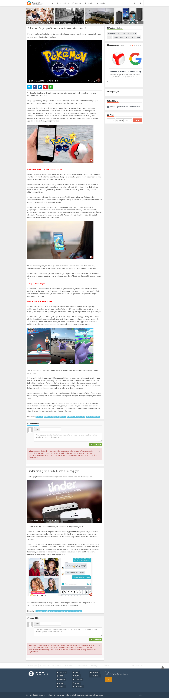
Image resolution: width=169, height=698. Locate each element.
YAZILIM (77, 683)
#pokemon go (50, 417)
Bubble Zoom (119, 37)
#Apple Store (80, 417)
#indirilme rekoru (93, 417)
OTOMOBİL (95, 672)
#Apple (40, 417)
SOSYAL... (61, 687)
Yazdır (97, 81)
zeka (109, 37)
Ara (137, 120)
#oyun (71, 417)
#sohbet (78, 611)
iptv (138, 37)
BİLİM (77, 672)
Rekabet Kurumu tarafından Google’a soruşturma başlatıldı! (124, 71)
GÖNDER (98, 445)
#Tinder (52, 611)
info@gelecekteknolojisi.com (119, 674)
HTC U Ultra (130, 37)
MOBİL (60, 676)
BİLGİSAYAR (79, 687)
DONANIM (78, 679)
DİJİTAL (77, 676)
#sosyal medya (42, 611)
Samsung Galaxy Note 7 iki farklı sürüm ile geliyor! (126, 107)
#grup (70, 611)
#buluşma (62, 611)
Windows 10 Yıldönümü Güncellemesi (122, 33)
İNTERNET (61, 679)
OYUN (60, 683)
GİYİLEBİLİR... (95, 676)
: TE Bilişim (140, 695)
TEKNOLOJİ (62, 672)
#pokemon (61, 417)
